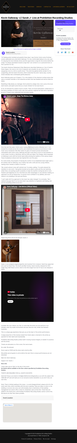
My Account (46, 439)
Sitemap (53, 439)
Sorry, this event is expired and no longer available (27, 49)
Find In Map (66, 44)
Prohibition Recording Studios (64, 23)
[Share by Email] (72, 52)
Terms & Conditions (26, 439)
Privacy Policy (38, 439)
